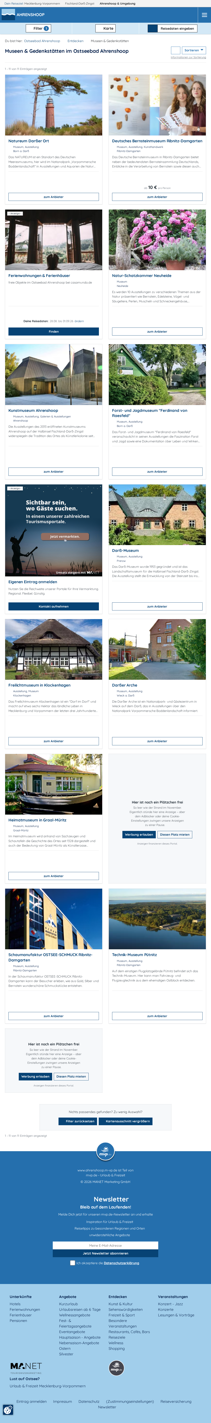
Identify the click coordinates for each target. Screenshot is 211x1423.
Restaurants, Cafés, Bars (129, 1331)
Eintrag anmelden (31, 1401)
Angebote (67, 1296)
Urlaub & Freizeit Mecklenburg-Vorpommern (48, 1386)
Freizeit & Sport (122, 1315)
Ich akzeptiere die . (108, 1263)
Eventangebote (72, 1331)
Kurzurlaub (68, 1304)
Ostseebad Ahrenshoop (42, 41)
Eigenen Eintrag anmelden (32, 581)
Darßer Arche (124, 685)
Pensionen (18, 1320)
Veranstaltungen (173, 1296)
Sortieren (192, 50)
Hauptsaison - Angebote (80, 1337)
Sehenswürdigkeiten (126, 1309)
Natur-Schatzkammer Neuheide (141, 275)
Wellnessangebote (74, 1315)
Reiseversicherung (176, 1401)
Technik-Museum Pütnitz (134, 954)
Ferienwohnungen (25, 1309)
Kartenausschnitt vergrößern (127, 1121)
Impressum (62, 1401)
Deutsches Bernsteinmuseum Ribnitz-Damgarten (157, 140)
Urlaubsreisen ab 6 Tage (80, 1309)
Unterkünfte (21, 1296)
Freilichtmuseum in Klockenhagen (39, 685)
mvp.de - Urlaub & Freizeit (105, 1175)
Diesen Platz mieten (175, 834)
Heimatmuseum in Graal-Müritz (37, 820)
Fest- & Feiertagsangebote (75, 1323)
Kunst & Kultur (121, 1304)
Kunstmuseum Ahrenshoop (33, 410)
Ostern (64, 1348)
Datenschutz (89, 1401)
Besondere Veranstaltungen (123, 1323)
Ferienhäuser (21, 1315)
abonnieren (105, 1253)
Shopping (117, 1348)
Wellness (116, 1343)
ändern (79, 321)
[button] (31, 15)
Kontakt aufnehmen (54, 606)
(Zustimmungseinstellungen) (130, 1401)
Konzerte (165, 1309)
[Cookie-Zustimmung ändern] (8, 1410)
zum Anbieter (54, 197)
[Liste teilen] (175, 50)
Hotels (15, 1304)
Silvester (66, 1354)
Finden (54, 331)
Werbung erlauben (139, 834)
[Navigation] (204, 15)
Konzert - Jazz (170, 1304)
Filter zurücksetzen (79, 1121)
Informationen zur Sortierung (188, 57)
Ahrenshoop (117, 3)
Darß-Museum (125, 550)
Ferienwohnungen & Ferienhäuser (39, 275)
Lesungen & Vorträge (176, 1315)
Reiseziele (117, 1337)
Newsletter (107, 1407)
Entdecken (75, 41)
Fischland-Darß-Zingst (80, 3)
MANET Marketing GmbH (111, 1182)
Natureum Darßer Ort (28, 140)
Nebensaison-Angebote (79, 1343)
